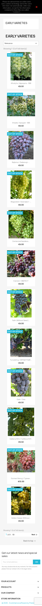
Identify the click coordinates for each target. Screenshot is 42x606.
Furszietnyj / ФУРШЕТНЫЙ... (21, 360)
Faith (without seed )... (21, 320)
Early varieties (16, 23)
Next (35, 534)
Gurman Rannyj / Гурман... (21, 478)
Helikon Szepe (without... (21, 518)
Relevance (21, 43)
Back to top (29, 540)
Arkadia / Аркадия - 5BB (21, 123)
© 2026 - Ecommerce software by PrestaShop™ (21, 603)
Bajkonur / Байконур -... (21, 162)
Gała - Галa (21, 399)
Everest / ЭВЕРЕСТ (21, 281)
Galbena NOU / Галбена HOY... (21, 439)
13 (13, 535)
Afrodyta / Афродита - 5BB (21, 83)
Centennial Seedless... (21, 241)
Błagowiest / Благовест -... (21, 202)
